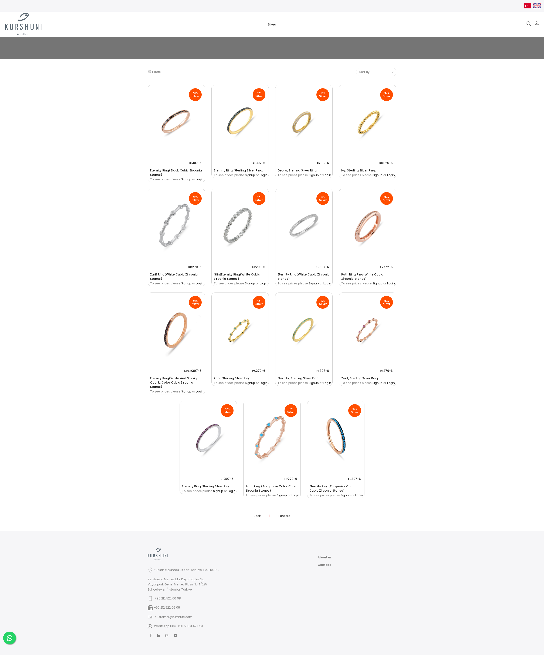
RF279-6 (386, 371)
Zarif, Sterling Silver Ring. (232, 378)
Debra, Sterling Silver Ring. (297, 170)
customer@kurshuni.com (173, 617)
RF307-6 (227, 479)
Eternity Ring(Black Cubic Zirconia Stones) (176, 172)
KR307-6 (322, 267)
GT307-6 (258, 163)
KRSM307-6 (192, 371)
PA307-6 (322, 371)
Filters (156, 72)
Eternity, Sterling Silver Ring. (298, 378)
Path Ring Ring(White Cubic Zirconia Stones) (362, 276)
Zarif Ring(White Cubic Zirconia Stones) (174, 276)
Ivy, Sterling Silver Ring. (358, 170)
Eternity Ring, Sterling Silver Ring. (238, 170)
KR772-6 (386, 267)
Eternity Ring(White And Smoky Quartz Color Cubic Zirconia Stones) (173, 382)
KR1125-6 (386, 163)
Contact (324, 565)
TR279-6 (290, 479)
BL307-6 (195, 163)
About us (325, 557)
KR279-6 (194, 267)
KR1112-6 (322, 163)
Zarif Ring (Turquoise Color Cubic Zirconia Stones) (271, 488)
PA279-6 (258, 371)
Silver (272, 24)
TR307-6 (354, 479)
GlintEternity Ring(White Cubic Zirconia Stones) (237, 276)
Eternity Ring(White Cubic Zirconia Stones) (304, 276)
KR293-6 (258, 267)
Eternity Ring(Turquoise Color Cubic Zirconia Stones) (332, 488)
